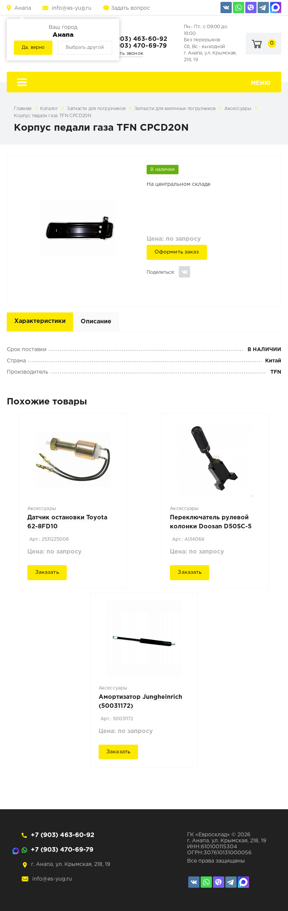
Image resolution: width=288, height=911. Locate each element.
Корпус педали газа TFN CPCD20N (52, 116)
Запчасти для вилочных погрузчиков (175, 109)
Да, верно (33, 47)
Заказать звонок (123, 53)
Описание (96, 321)
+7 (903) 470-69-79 (135, 46)
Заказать (47, 572)
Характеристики (40, 321)
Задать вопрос (130, 8)
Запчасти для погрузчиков (97, 109)
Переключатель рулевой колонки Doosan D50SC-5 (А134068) (211, 526)
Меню (261, 83)
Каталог (49, 109)
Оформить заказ (176, 252)
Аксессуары (238, 109)
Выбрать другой (85, 47)
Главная (23, 109)
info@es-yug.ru (72, 8)
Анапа (22, 8)
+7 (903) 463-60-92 (136, 39)
